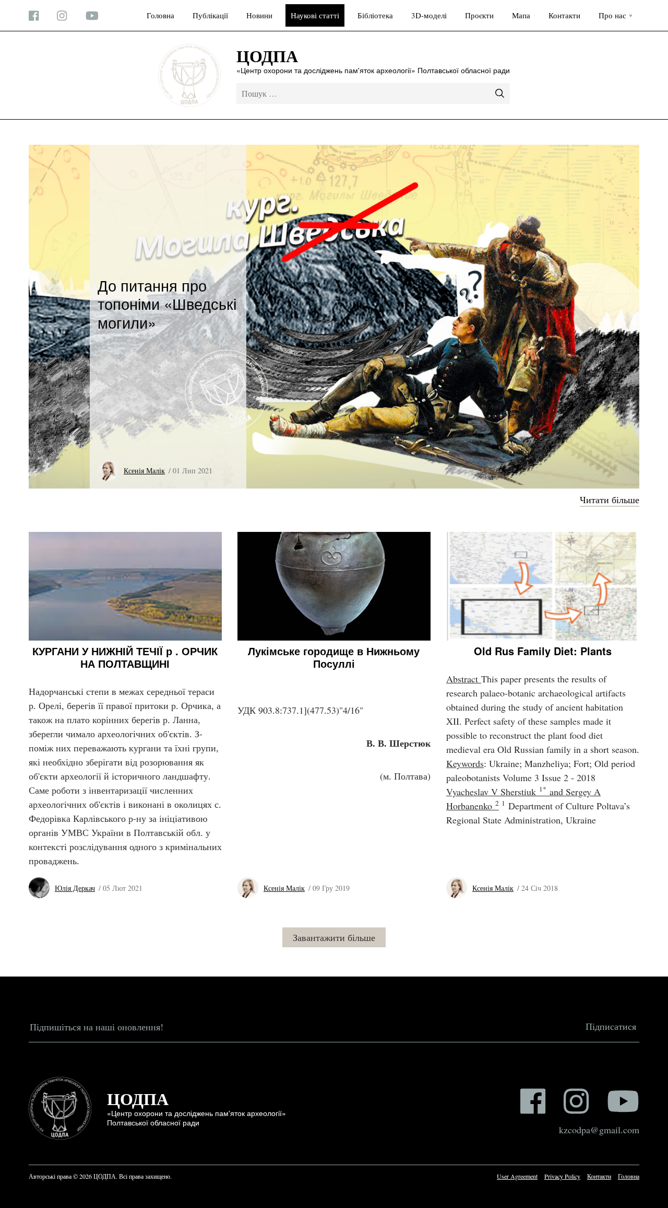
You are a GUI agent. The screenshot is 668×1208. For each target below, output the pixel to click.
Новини (259, 15)
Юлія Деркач (75, 888)
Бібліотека (375, 15)
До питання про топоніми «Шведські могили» (167, 303)
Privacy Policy (562, 1176)
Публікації (210, 15)
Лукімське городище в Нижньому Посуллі (334, 657)
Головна (160, 15)
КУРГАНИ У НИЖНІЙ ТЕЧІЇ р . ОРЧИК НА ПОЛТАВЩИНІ (125, 657)
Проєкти (479, 15)
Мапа (521, 15)
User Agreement (517, 1176)
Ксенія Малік (144, 470)
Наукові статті (315, 15)
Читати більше (609, 499)
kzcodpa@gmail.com (599, 1129)
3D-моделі (429, 15)
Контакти (564, 15)
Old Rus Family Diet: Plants (543, 650)
